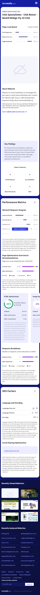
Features (11, 572)
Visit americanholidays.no (13, 112)
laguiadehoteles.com (8, 556)
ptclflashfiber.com (7, 561)
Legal (27, 572)
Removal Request (25, 575)
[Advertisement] (20, 50)
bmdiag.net (5, 533)
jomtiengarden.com (27, 565)
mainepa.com (25, 547)
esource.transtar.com (8, 538)
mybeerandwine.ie (27, 542)
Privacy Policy (6, 578)
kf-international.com (8, 547)
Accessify (9, 3)
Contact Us (19, 572)
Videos (3, 572)
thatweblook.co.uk (27, 556)
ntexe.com (5, 542)
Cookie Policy (17, 578)
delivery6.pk (25, 552)
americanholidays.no (11, 11)
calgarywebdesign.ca (28, 538)
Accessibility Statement (9, 575)
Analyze (29, 584)
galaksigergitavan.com (28, 533)
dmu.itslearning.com (8, 565)
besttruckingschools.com (9, 552)
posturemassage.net (28, 561)
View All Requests (20, 229)
